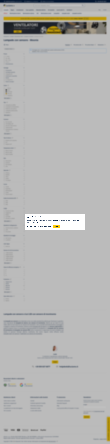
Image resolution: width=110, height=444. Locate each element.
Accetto (56, 226)
